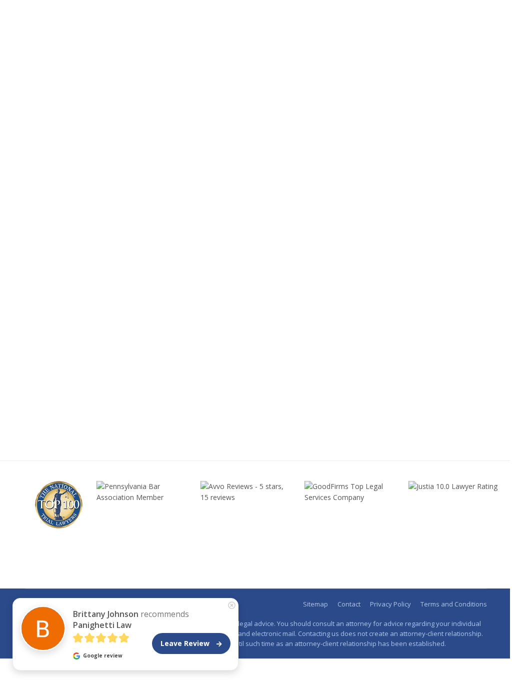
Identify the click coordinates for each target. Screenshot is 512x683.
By (111, 418)
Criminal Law (57, 418)
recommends (131, 619)
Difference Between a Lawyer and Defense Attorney (166, 401)
